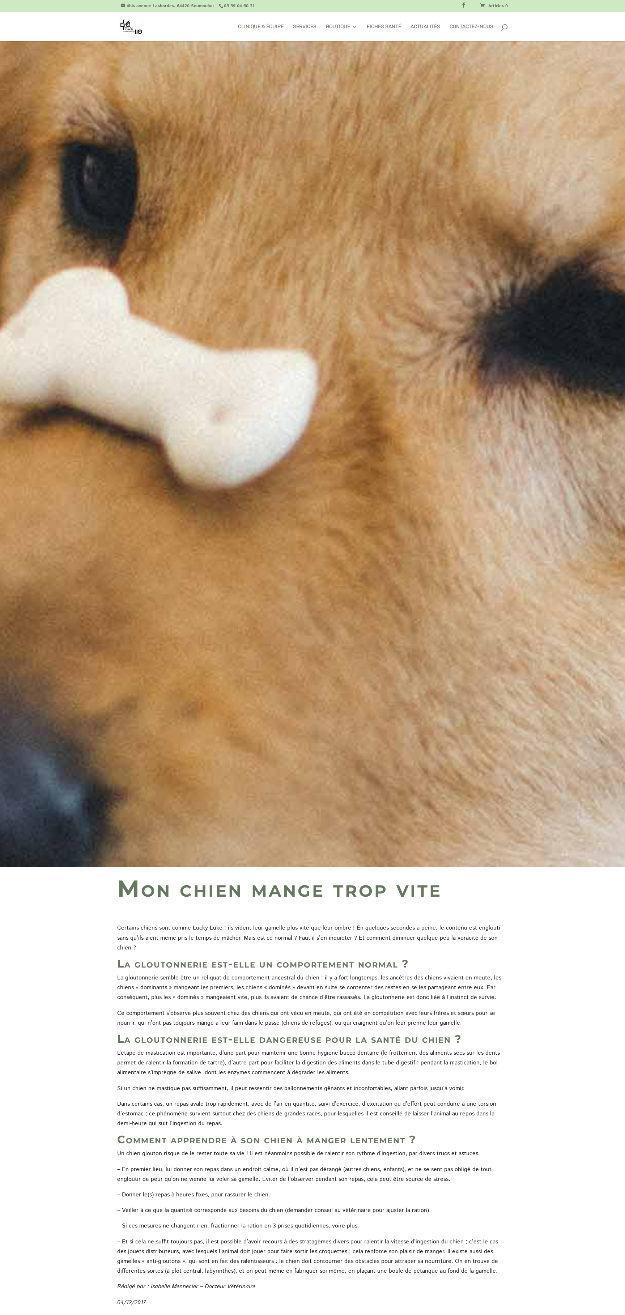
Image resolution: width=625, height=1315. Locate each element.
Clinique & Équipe (261, 27)
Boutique (338, 27)
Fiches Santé (384, 27)
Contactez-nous (471, 27)
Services (304, 27)
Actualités (425, 27)
